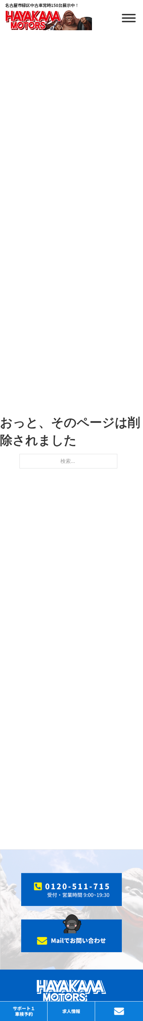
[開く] (129, 18)
